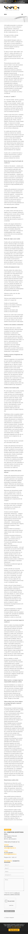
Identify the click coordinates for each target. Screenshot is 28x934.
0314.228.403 (19, 1)
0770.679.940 (9, 1)
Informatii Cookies (16, 927)
